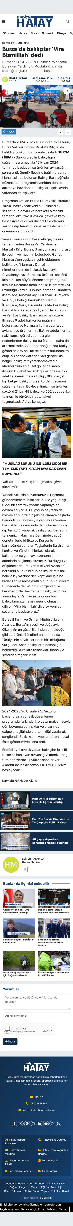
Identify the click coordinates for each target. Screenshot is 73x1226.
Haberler (8, 43)
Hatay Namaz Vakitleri (15, 1152)
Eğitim (45, 1187)
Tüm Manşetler (50, 1160)
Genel (65, 1191)
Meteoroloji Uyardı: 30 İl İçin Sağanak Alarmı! (17, 974)
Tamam (63, 1209)
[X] (21, 1123)
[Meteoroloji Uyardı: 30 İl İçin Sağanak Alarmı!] (19, 960)
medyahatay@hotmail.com (38, 1110)
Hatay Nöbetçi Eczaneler (15, 1141)
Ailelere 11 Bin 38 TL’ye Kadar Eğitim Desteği (16, 911)
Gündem (8, 33)
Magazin (24, 1187)
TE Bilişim (46, 1197)
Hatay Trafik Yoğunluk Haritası (53, 1152)
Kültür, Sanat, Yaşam (36, 1191)
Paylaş (11, 131)
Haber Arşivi (49, 1171)
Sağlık (13, 1187)
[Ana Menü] (3, 21)
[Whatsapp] (52, 1123)
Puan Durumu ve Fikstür (17, 1162)
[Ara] (67, 22)
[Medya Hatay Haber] (35, 21)
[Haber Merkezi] (11, 864)
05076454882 (39, 1103)
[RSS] (58, 1123)
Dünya (61, 33)
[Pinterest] (27, 1123)
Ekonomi (47, 33)
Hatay (23, 33)
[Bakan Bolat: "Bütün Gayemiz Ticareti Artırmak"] (54, 898)
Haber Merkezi (31, 862)
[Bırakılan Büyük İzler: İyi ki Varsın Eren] (19, 927)
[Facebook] (14, 1123)
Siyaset (61, 1183)
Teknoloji (56, 1187)
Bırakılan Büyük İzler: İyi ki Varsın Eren (18, 941)
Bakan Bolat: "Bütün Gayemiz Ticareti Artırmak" (54, 911)
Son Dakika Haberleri (21, 1171)
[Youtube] (46, 1123)
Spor (34, 33)
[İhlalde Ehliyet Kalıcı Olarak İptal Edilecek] (54, 960)
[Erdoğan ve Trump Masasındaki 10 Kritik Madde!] (54, 927)
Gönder (10, 1041)
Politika (55, 1191)
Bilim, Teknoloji (13, 1191)
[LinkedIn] (39, 1123)
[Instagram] (33, 1123)
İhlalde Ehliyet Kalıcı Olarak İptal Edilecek (54, 974)
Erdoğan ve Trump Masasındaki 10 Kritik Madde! (50, 942)
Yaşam (35, 1187)
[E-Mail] (25, 869)
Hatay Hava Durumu (54, 1139)
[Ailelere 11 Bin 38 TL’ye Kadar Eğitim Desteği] (19, 898)
